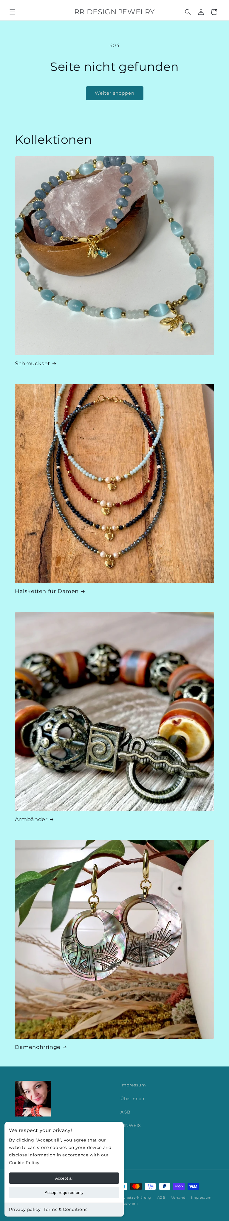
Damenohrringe (38, 1047)
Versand (178, 1197)
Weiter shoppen (114, 93)
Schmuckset (32, 363)
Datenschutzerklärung (131, 1197)
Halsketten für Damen (47, 591)
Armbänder (31, 819)
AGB (125, 1112)
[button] (12, 11)
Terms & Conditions (65, 1209)
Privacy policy (25, 1209)
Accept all (64, 1178)
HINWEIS (130, 1125)
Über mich (132, 1098)
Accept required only (64, 1192)
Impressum (133, 1085)
